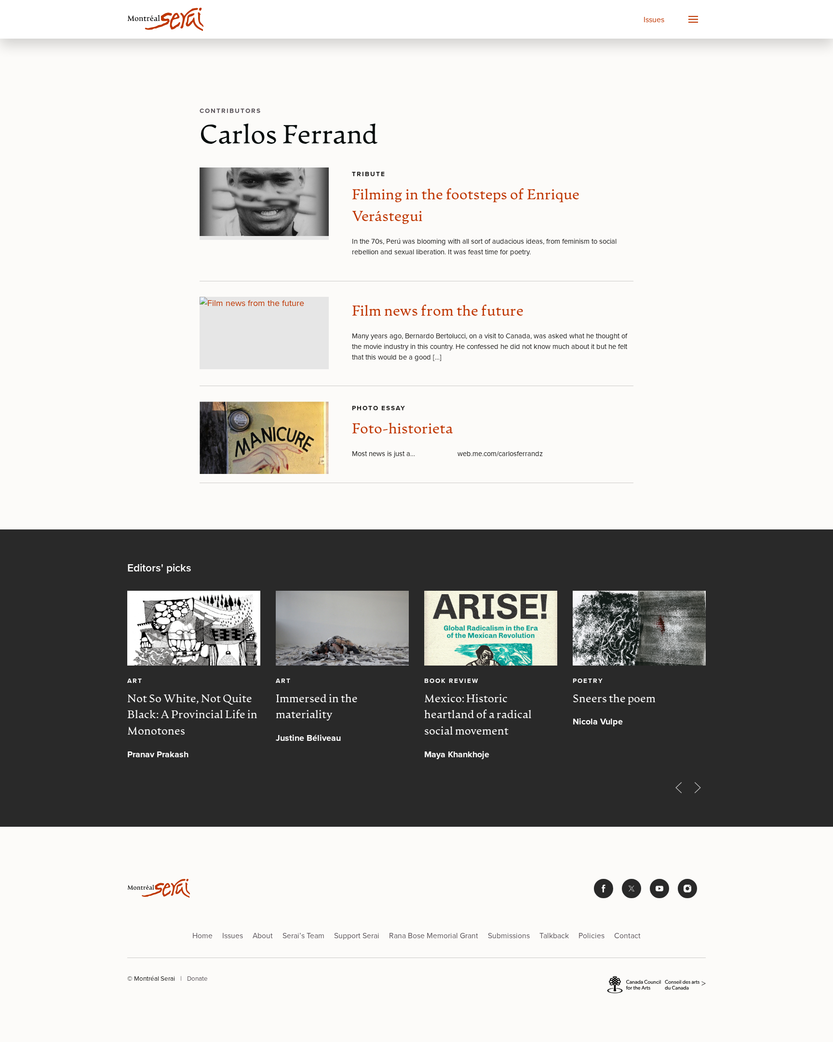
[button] (693, 19)
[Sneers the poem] (639, 628)
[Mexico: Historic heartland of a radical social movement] (490, 628)
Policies (591, 935)
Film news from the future (438, 312)
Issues (654, 19)
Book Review (451, 680)
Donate (197, 978)
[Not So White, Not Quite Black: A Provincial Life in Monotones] (193, 628)
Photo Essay (379, 408)
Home (202, 935)
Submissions (509, 935)
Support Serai (356, 935)
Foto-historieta (402, 430)
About (263, 935)
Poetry (588, 680)
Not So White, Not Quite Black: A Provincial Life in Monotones (192, 716)
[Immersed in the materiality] (342, 628)
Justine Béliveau (308, 738)
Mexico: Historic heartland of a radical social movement (478, 716)
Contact (627, 935)
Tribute (369, 174)
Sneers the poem (614, 699)
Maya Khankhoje (456, 754)
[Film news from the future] (264, 333)
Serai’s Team (303, 935)
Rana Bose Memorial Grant (433, 935)
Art (135, 680)
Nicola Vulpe (598, 721)
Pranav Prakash (157, 754)
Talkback (554, 935)
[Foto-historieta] (264, 438)
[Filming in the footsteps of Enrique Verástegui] (264, 203)
